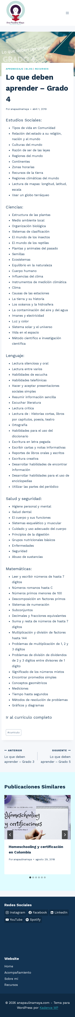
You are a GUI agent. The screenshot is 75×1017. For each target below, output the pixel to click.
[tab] (30, 877)
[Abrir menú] (67, 13)
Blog (28, 69)
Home (8, 966)
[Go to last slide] (10, 834)
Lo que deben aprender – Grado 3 (19, 756)
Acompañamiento (17, 972)
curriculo (13, 732)
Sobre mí (11, 979)
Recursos (42, 69)
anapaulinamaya (20, 109)
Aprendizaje (14, 69)
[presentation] (37, 817)
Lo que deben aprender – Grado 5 (56, 756)
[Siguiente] (65, 834)
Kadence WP (49, 1007)
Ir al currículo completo (29, 717)
